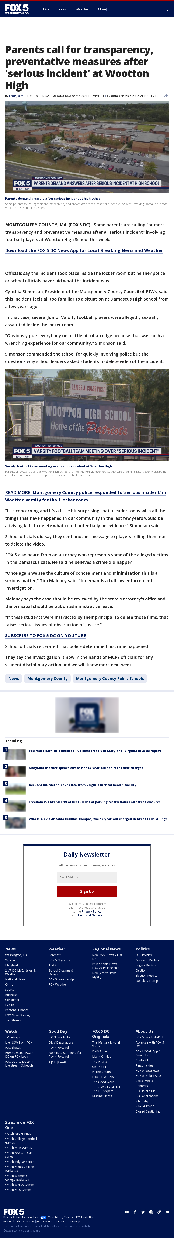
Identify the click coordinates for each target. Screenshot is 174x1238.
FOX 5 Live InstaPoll (149, 1037)
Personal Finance (17, 1010)
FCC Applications (147, 1096)
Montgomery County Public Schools (110, 678)
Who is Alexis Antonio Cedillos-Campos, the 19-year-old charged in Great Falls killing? (98, 819)
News (45, 96)
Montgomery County (47, 678)
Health (9, 1005)
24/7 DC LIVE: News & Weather (20, 972)
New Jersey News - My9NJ (105, 975)
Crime (9, 984)
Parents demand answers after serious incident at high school (53, 198)
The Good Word (103, 1082)
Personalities (144, 1065)
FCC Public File (146, 1091)
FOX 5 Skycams (59, 960)
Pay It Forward (59, 1047)
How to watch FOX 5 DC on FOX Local (19, 1054)
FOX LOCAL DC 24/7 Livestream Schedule (19, 1063)
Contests (142, 1086)
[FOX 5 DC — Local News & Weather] (19, 9)
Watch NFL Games (18, 1133)
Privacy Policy (91, 911)
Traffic (53, 965)
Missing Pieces (102, 1096)
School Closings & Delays (61, 972)
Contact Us (143, 1060)
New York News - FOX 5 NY (108, 957)
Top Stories (13, 1020)
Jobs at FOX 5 (145, 1106)
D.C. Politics (144, 955)
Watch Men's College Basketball (19, 1169)
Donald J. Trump (147, 981)
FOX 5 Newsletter (148, 1070)
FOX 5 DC (33, 96)
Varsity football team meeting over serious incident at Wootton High (58, 466)
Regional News (106, 949)
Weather (57, 949)
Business (11, 995)
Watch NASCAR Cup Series (18, 1155)
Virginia (10, 960)
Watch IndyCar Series (19, 1162)
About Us (144, 1031)
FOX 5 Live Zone (103, 1077)
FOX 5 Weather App (62, 979)
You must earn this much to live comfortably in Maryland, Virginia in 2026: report (95, 751)
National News (15, 979)
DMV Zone (99, 1051)
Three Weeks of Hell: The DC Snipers (106, 1089)
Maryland (11, 965)
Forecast (55, 955)
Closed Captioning (148, 1111)
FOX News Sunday (17, 1015)
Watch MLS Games (18, 1190)
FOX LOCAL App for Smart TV (149, 1053)
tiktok (159, 1212)
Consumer (12, 1000)
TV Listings (12, 1037)
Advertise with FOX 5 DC (150, 1044)
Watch (11, 1031)
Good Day (58, 1031)
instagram (151, 1212)
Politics (143, 949)
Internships (143, 1101)
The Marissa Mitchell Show (106, 1044)
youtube (126, 1212)
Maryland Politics (147, 960)
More (102, 9)
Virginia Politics (146, 965)
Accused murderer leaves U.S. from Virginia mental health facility (82, 785)
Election (141, 970)
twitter (143, 1212)
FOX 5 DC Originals (100, 1034)
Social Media (144, 1081)
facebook (135, 1212)
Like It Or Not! (101, 1056)
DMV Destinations (61, 1042)
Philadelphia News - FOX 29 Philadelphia (105, 966)
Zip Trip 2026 (58, 1061)
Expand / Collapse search (166, 9)
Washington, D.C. (17, 955)
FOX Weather (58, 984)
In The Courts (101, 1072)
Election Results (146, 975)
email (167, 1212)
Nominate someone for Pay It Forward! (65, 1054)
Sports (9, 990)
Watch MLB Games (18, 1148)
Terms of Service (89, 915)
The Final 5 (99, 1061)
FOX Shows (13, 1047)
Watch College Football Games (21, 1140)
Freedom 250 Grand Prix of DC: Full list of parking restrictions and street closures (95, 802)
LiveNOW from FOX (18, 1042)
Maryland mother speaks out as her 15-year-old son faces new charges (86, 768)
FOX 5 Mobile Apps (149, 1076)
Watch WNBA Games (19, 1185)
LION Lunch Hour (61, 1037)
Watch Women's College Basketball (17, 1178)
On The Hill (99, 1067)
